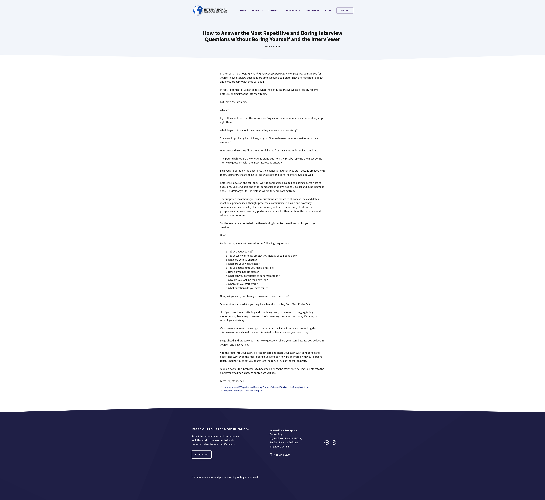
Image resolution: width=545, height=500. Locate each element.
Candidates (290, 10)
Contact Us (201, 454)
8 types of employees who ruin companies (244, 390)
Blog (328, 10)
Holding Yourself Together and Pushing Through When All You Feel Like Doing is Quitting (267, 387)
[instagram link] (326, 442)
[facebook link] (334, 442)
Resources (312, 10)
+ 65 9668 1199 (282, 454)
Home (243, 10)
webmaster (273, 46)
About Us (257, 10)
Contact (345, 10)
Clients (273, 10)
